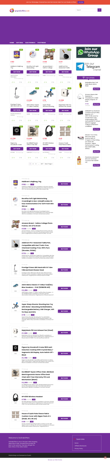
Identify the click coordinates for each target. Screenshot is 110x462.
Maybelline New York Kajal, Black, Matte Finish (91, 84)
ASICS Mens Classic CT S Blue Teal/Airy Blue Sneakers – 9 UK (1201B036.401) (33, 107)
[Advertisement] (55, 28)
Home (12, 43)
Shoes (28, 114)
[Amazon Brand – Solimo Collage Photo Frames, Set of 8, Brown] (49, 54)
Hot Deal (19, 43)
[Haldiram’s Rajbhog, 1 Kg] (17, 54)
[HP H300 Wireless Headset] (49, 131)
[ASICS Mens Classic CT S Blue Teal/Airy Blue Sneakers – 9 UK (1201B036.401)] (33, 92)
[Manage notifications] (105, 457)
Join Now (80, 2)
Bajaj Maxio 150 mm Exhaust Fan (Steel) (65, 105)
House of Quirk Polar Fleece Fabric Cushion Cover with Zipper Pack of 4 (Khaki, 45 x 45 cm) (36, 416)
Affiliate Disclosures (80, 446)
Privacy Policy (79, 448)
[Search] (99, 10)
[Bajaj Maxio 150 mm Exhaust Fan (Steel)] (65, 92)
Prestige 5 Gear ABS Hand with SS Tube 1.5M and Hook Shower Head (17, 106)
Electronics (30, 43)
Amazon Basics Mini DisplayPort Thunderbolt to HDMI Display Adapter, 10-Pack (91, 98)
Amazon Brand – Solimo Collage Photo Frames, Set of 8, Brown (49, 68)
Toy (44, 114)
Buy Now (16, 72)
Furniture (29, 152)
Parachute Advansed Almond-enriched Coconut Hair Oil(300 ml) (92, 159)
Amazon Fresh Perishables (14, 76)
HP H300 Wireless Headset (48, 143)
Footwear (42, 43)
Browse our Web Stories (55, 460)
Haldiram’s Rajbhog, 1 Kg (17, 67)
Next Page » (49, 164)
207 (42, 164)
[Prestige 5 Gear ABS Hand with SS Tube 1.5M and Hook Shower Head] (17, 92)
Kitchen (61, 75)
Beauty (28, 75)
